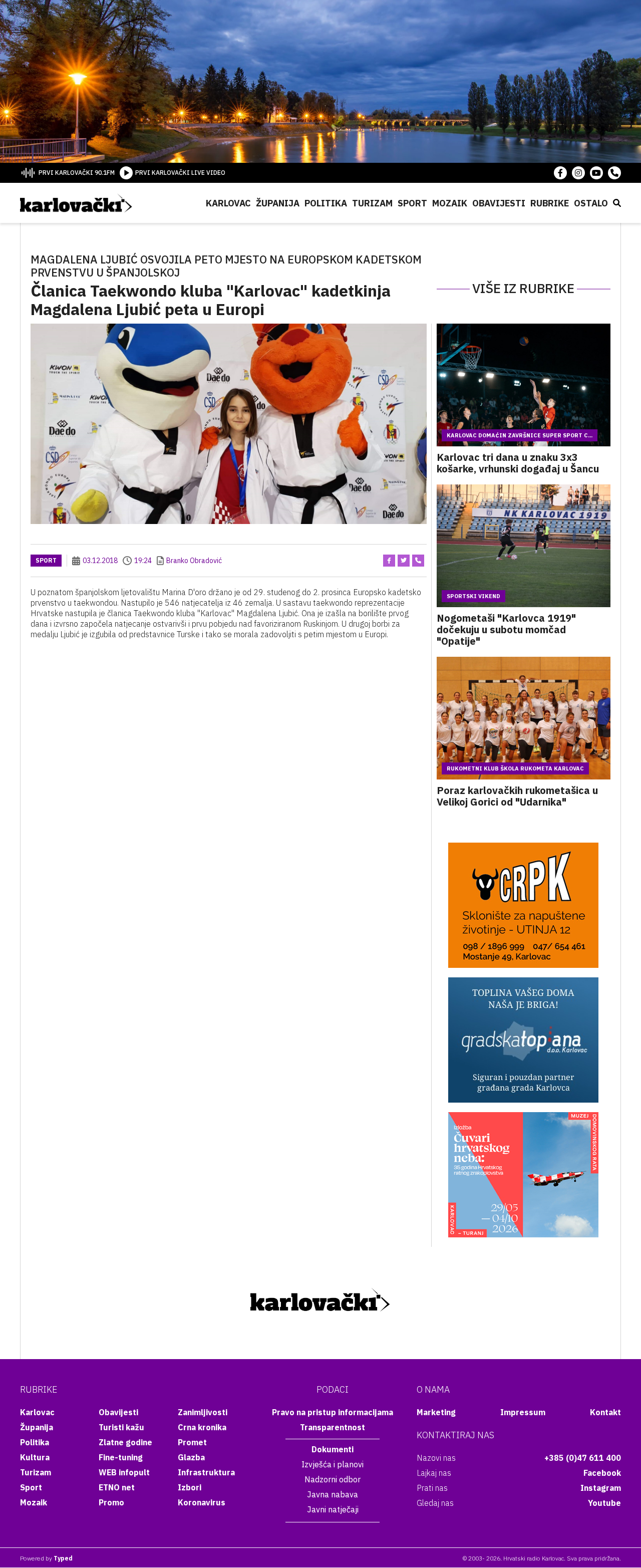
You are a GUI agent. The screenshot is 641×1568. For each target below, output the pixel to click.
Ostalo (591, 203)
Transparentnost (332, 1427)
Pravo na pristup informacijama (332, 1412)
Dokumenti (332, 1449)
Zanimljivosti (202, 1412)
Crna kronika (202, 1427)
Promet (192, 1442)
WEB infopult (124, 1472)
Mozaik (449, 203)
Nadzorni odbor (332, 1479)
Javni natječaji (333, 1509)
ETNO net (117, 1487)
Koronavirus (201, 1502)
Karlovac (228, 203)
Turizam (372, 203)
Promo (111, 1502)
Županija (277, 203)
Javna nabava (332, 1494)
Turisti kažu (121, 1427)
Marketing (436, 1412)
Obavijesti (498, 203)
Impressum (522, 1412)
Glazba (191, 1457)
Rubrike (549, 203)
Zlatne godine (125, 1442)
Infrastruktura (206, 1472)
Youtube (604, 1503)
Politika (325, 203)
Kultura (35, 1457)
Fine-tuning (121, 1457)
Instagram (600, 1488)
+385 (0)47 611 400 (582, 1458)
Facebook (602, 1473)
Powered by (46, 1558)
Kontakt (605, 1412)
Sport (412, 203)
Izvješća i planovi (332, 1464)
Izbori (189, 1487)
